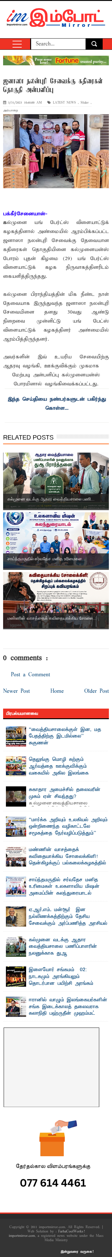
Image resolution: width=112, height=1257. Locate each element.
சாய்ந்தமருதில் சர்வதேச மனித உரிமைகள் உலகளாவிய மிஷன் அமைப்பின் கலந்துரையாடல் (64, 886)
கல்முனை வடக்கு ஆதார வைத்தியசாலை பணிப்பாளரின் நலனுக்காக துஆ (63, 947)
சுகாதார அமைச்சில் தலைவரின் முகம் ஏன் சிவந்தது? (64, 793)
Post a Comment (30, 675)
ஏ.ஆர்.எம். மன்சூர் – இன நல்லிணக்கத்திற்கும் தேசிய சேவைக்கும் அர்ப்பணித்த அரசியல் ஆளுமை (68, 920)
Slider (85, 103)
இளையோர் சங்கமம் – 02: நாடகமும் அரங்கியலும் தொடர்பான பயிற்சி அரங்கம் (61, 976)
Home (57, 691)
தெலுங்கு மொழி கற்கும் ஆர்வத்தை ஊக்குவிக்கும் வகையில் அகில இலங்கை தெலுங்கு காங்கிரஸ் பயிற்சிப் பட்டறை (50, 773)
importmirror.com (22, 1236)
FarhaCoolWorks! (71, 1231)
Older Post (96, 691)
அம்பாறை (10, 111)
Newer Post (16, 691)
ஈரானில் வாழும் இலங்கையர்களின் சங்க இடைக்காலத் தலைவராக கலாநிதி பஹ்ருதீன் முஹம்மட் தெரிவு (68, 1010)
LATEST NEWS (64, 103)
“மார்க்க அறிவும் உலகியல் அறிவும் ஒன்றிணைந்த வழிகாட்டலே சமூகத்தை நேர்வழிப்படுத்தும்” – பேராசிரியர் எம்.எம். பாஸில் (68, 830)
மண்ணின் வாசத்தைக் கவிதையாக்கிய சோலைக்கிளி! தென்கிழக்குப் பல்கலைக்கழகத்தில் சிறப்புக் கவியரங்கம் (67, 860)
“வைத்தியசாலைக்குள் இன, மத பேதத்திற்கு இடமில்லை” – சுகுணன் (65, 736)
